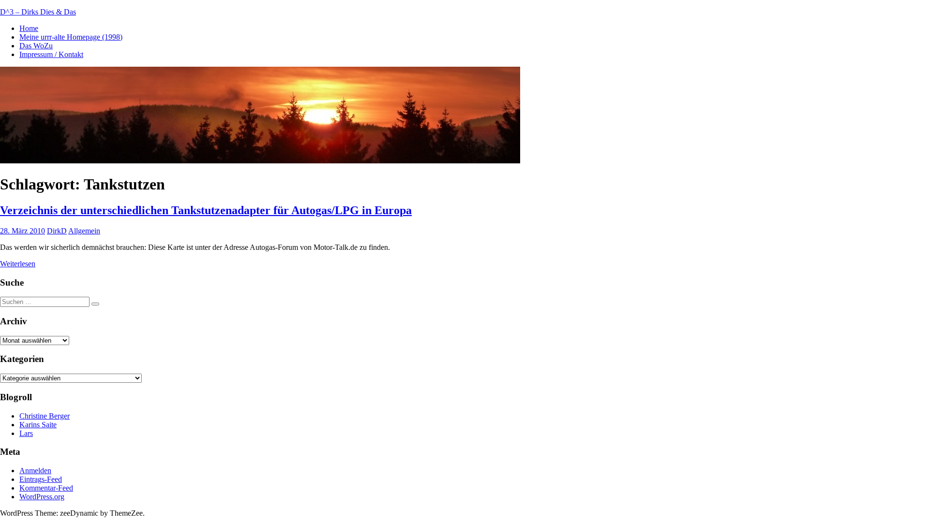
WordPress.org (41, 497)
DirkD (57, 231)
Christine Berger (44, 416)
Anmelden (35, 470)
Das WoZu (36, 46)
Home (28, 28)
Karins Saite (38, 424)
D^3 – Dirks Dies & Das (38, 12)
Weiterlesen (17, 264)
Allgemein (84, 231)
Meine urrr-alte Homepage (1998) (70, 37)
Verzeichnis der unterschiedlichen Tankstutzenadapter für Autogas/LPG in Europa (206, 210)
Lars (26, 433)
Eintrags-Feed (40, 479)
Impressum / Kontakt (51, 54)
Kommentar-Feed (46, 488)
